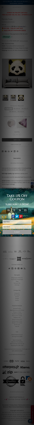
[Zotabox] (33, 235)
